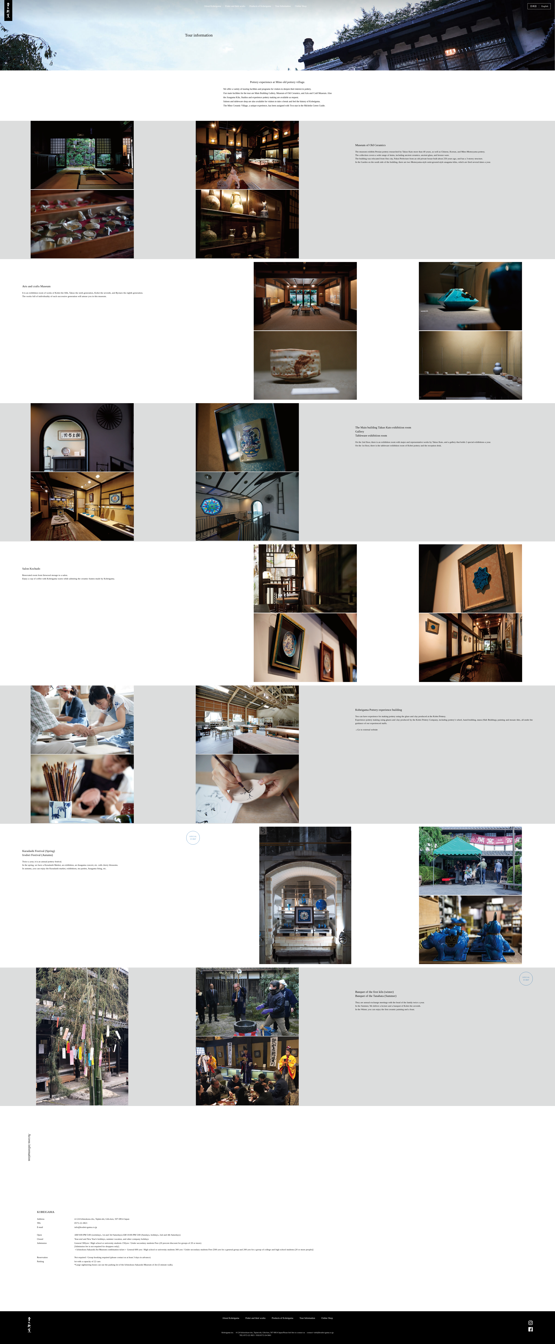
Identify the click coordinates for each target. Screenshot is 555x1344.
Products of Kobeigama (260, 6)
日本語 (533, 6)
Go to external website (367, 730)
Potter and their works (235, 6)
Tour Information (283, 6)
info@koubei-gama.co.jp (324, 1332)
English (544, 6)
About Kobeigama (212, 6)
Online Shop (301, 6)
